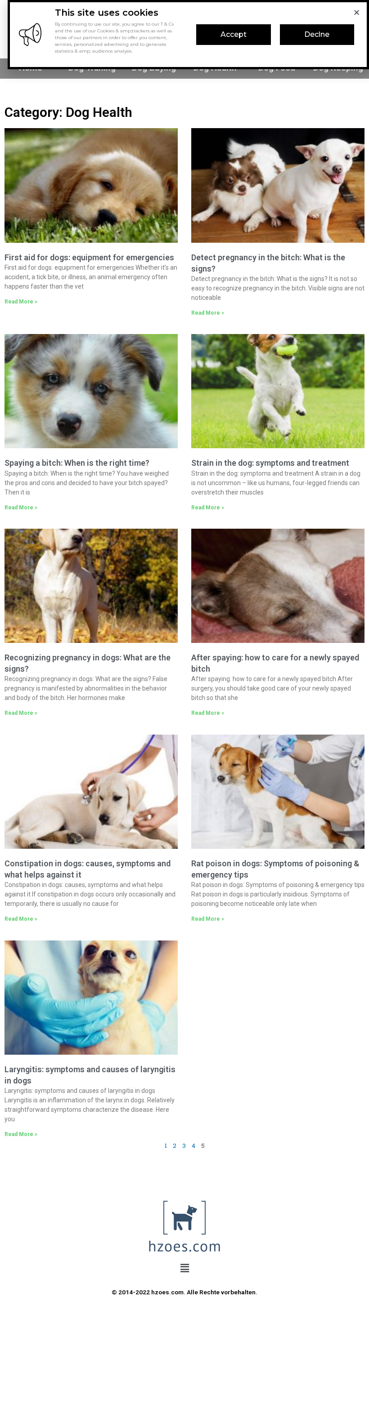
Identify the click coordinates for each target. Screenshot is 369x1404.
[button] (233, 34)
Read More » (20, 302)
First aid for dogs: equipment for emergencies (89, 257)
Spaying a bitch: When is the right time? (76, 463)
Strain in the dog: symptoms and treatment (270, 463)
